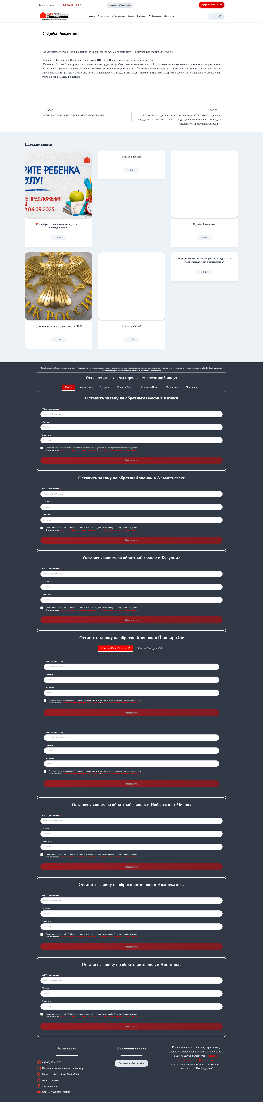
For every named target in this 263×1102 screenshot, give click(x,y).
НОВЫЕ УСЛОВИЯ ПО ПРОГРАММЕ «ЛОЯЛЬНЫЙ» (73, 113)
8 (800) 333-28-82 (71, 5)
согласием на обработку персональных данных (118, 450)
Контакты (141, 16)
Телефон (47, 422)
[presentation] (58, 184)
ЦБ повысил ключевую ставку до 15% (58, 325)
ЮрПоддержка (155, 16)
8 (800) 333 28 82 (52, 1062)
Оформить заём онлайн (211, 5)
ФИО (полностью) (51, 409)
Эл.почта (46, 435)
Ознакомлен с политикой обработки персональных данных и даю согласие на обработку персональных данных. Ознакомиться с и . (92, 449)
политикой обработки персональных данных (78, 450)
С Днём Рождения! (204, 224)
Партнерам (169, 16)
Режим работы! (131, 156)
